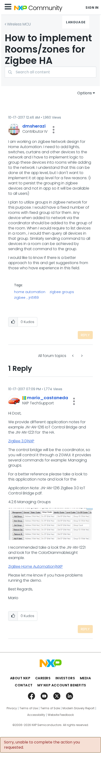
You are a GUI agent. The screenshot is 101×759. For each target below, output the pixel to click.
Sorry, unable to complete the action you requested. (42, 745)
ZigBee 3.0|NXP (21, 441)
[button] (53, 130)
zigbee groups (62, 292)
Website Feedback (61, 714)
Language (75, 22)
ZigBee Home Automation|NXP (35, 566)
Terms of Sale (50, 708)
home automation (29, 292)
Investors (65, 678)
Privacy (12, 708)
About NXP (20, 678)
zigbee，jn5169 (26, 297)
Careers (43, 678)
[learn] (81, 356)
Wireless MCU (19, 24)
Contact (24, 685)
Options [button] (84, 93)
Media (85, 678)
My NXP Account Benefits (61, 685)
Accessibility (36, 714)
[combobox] (50, 72)
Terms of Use (28, 708)
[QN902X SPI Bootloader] (73, 356)
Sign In (92, 7)
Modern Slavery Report (78, 708)
